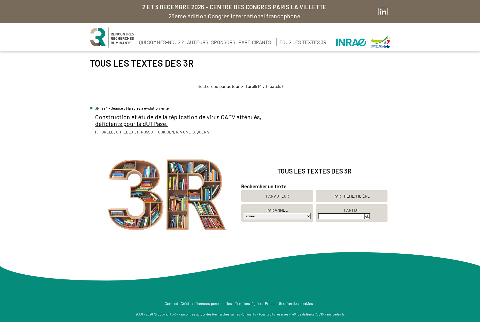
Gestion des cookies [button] (296, 303)
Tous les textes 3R (303, 42)
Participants (254, 42)
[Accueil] (112, 38)
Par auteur (277, 196)
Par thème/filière (352, 196)
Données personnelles (213, 303)
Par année (277, 210)
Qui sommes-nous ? (161, 42)
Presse (270, 303)
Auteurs (197, 42)
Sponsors (223, 42)
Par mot (351, 210)
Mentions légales (248, 303)
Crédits (187, 303)
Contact (171, 303)
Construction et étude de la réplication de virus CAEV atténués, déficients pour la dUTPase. (178, 120)
